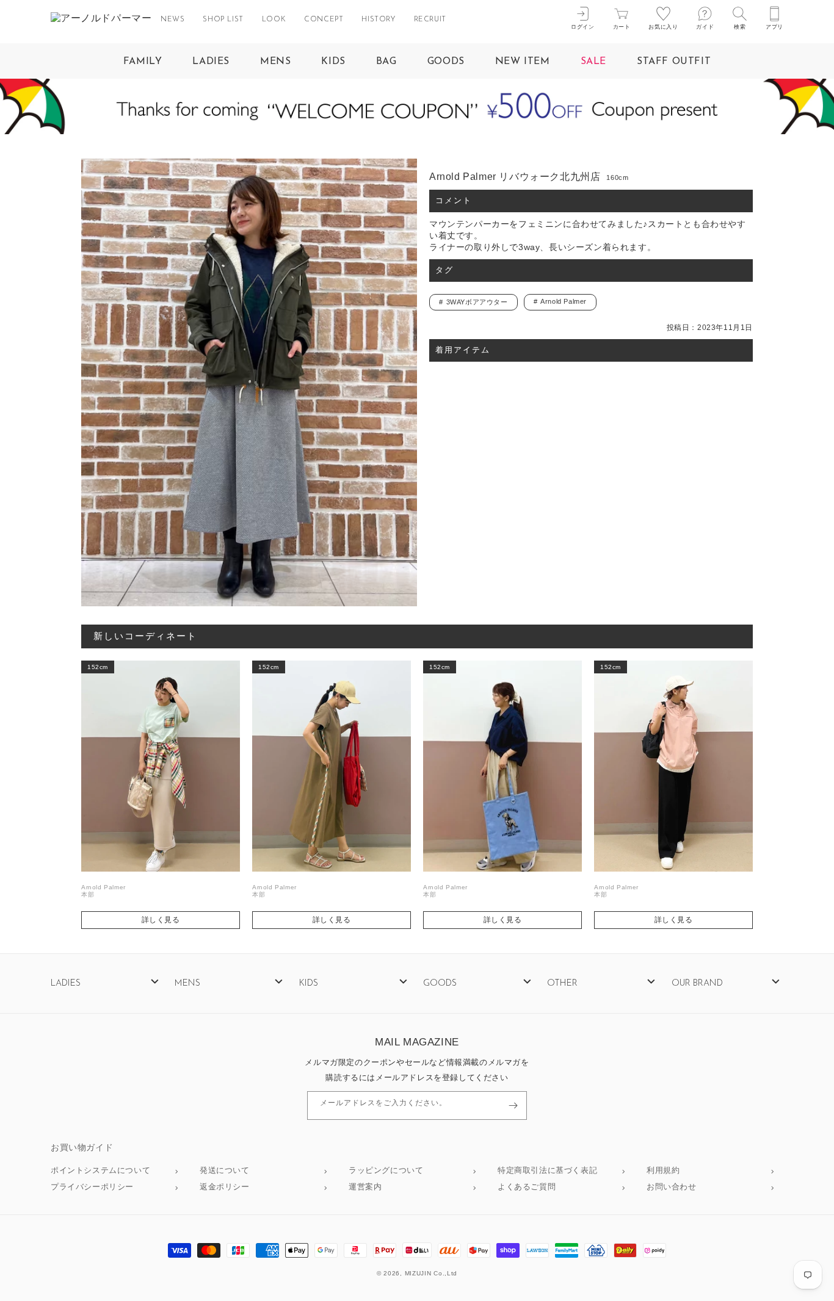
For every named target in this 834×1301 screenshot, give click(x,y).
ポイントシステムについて (100, 1171)
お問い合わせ (672, 1187)
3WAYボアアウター (477, 302)
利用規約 (663, 1171)
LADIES (211, 61)
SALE (593, 61)
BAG (386, 61)
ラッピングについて (386, 1171)
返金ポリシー (225, 1187)
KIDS (333, 61)
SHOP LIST (223, 19)
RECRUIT (430, 19)
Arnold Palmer (563, 301)
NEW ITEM (522, 61)
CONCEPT (323, 19)
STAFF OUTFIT (674, 61)
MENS (275, 61)
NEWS (172, 19)
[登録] (512, 1105)
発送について (225, 1171)
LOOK (274, 19)
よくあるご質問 (527, 1187)
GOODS (446, 61)
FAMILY (142, 61)
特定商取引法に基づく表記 (547, 1171)
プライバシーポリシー (92, 1187)
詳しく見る (161, 920)
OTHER (562, 983)
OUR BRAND (697, 983)
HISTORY (378, 19)
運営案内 (365, 1187)
